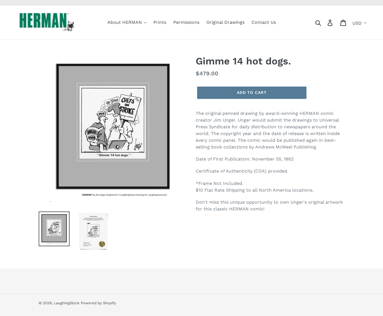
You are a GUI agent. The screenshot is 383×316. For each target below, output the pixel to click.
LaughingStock (66, 303)
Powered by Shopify (98, 303)
